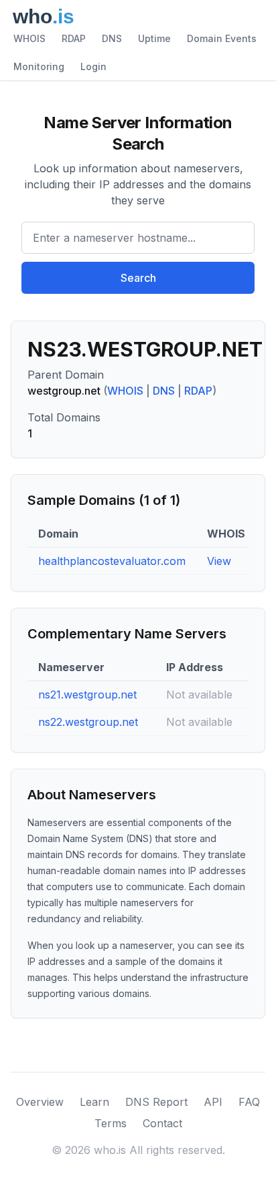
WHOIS (29, 38)
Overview (40, 1102)
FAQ (249, 1102)
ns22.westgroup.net (88, 722)
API (213, 1102)
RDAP (74, 38)
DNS (112, 38)
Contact (162, 1123)
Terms (110, 1123)
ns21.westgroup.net (87, 694)
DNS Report (156, 1102)
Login (93, 66)
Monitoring (38, 66)
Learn (94, 1102)
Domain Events (222, 38)
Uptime (154, 38)
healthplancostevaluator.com (112, 561)
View (219, 561)
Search (138, 277)
